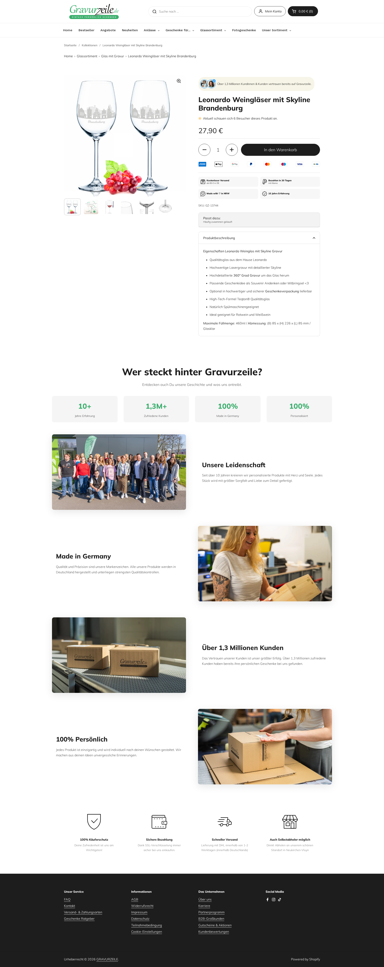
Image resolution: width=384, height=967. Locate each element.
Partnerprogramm (211, 912)
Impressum (139, 912)
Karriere (204, 906)
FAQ (67, 899)
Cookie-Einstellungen (146, 932)
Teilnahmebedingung (146, 925)
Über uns (205, 899)
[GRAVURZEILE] (94, 11)
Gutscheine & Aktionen (215, 925)
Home (68, 56)
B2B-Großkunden (211, 919)
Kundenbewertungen (213, 932)
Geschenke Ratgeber (79, 919)
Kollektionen (89, 45)
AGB (134, 899)
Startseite (70, 45)
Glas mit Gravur (112, 56)
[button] (303, 11)
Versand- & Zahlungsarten (83, 912)
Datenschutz (140, 919)
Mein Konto (273, 11)
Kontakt (69, 906)
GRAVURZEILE (107, 959)
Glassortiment (87, 56)
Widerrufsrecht (142, 906)
